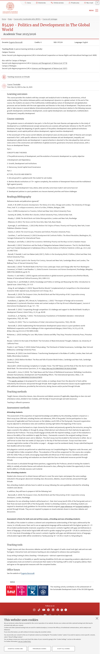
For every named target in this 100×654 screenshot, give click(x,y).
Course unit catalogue (50, 19)
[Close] (97, 618)
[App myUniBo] (45, 615)
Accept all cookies (63, 649)
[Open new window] (34, 610)
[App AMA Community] (59, 615)
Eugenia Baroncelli (15, 42)
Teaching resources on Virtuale (18, 77)
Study (10, 19)
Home (4, 19)
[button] (59, 10)
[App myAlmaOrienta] (50, 615)
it (97, 3)
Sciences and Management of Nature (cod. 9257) (49, 68)
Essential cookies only (15, 649)
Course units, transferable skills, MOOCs (27, 19)
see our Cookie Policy (24, 641)
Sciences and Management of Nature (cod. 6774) (49, 63)
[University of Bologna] (10, 8)
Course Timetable (13, 84)
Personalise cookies (39, 649)
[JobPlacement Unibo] (54, 615)
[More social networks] (65, 610)
